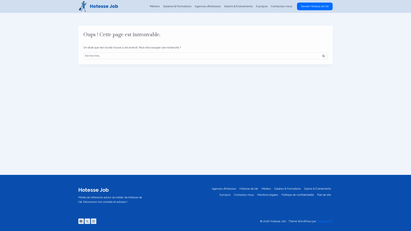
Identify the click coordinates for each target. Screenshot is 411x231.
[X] (87, 221)
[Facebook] (81, 221)
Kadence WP (325, 221)
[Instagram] (93, 221)
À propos (262, 6)
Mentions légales (267, 194)
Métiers (155, 6)
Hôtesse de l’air (248, 188)
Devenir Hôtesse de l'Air (315, 6)
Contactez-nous (281, 6)
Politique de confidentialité (297, 194)
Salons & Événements (238, 6)
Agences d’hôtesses (208, 6)
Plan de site (324, 194)
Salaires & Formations (177, 6)
